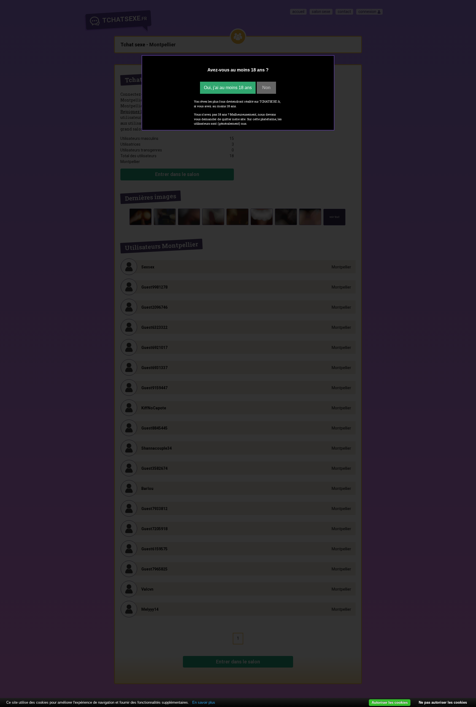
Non (266, 87)
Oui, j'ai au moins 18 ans (228, 87)
